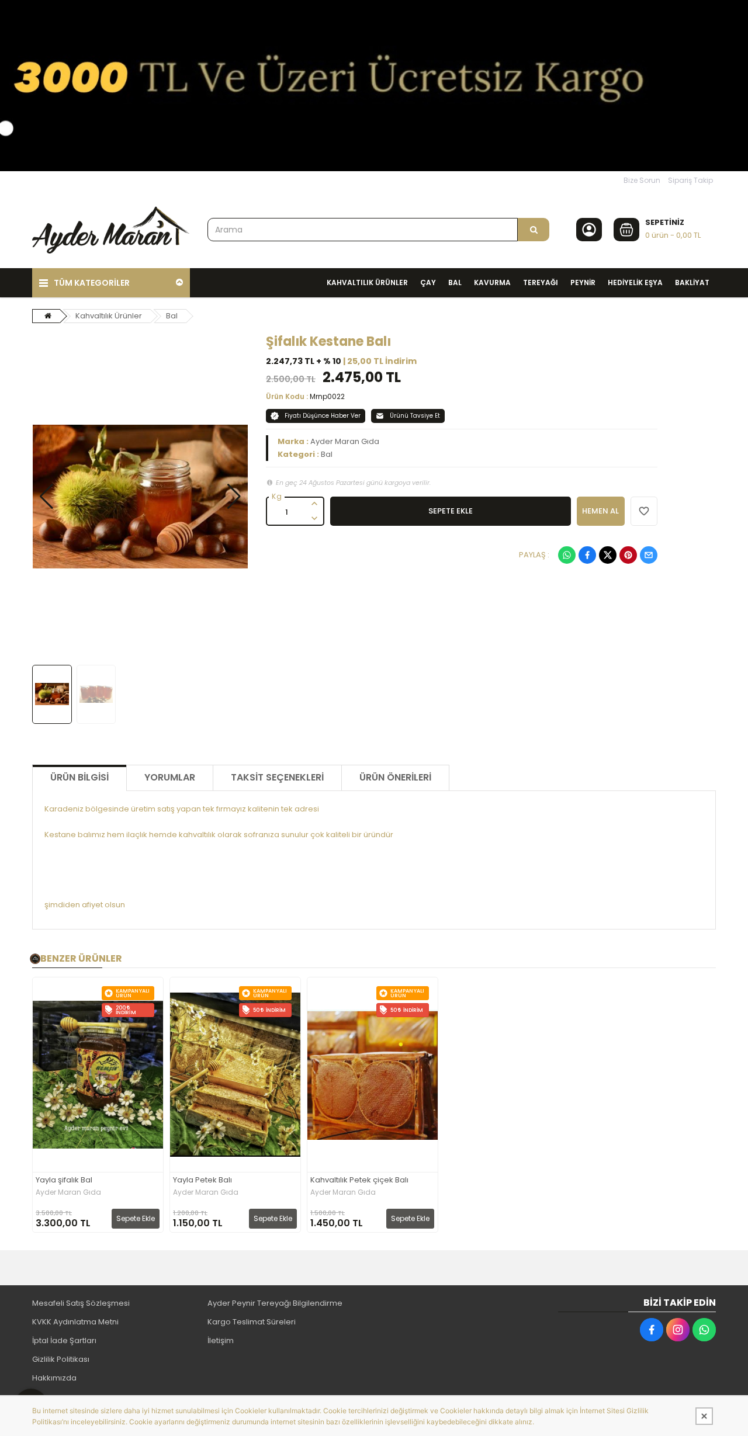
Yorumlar (169, 777)
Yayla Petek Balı (202, 1180)
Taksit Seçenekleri (277, 777)
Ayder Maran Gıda (344, 441)
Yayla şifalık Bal (64, 1180)
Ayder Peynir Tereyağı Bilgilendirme (274, 1303)
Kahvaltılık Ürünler (108, 315)
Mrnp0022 (327, 396)
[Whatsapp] (567, 555)
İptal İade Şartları (64, 1340)
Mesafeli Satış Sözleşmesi (81, 1303)
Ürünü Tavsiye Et (415, 415)
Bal (172, 315)
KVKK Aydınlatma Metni (75, 1321)
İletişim (220, 1340)
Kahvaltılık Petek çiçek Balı (359, 1180)
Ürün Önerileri (395, 777)
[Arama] (533, 229)
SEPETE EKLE (450, 510)
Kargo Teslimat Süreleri (251, 1321)
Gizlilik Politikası (60, 1359)
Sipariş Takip (690, 180)
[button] (46, 496)
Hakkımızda (54, 1377)
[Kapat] (704, 1416)
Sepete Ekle (135, 1218)
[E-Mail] (648, 555)
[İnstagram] (678, 1329)
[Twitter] (608, 555)
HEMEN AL (600, 510)
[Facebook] (587, 555)
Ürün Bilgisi (79, 777)
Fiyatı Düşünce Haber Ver (323, 415)
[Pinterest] (628, 555)
